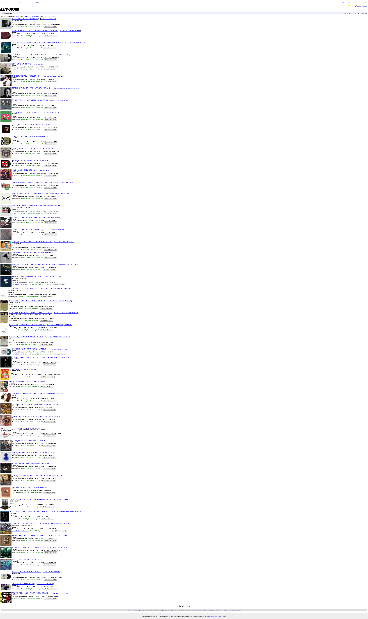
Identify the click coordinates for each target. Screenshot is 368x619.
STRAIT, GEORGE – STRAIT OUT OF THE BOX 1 (29, 535)
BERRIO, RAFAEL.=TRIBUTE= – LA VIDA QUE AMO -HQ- (32, 88)
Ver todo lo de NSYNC (39, 440)
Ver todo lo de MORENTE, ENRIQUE (50, 205)
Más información (206, 616)
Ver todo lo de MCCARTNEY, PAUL (59, 193)
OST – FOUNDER (16, 369)
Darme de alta (202, 610)
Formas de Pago (176, 610)
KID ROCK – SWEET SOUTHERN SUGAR (27, 404)
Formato (25, 16)
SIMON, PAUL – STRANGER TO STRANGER (28, 416)
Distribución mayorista (186, 610)
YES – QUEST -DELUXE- (21, 560)
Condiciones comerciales (215, 616)
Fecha (49, 16)
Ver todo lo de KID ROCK (51, 404)
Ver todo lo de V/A (39, 381)
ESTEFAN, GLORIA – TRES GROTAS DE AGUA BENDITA (32, 242)
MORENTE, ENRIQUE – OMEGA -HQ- (25, 205)
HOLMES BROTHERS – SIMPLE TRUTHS (27, 475)
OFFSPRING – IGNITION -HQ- (22, 124)
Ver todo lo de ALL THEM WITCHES (70, 31)
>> (189, 606)
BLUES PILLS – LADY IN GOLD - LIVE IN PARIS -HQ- (30, 547)
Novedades (165, 610)
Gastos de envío (22, 2)
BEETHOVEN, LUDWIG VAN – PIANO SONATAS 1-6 (27, 325)
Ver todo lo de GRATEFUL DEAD (58, 349)
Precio (40, 16)
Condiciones (360, 2)
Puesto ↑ (18, 16)
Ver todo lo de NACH (48, 148)
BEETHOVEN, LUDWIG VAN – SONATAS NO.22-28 (27, 301)
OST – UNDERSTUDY (20, 428)
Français (365, 6)
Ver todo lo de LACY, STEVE (45, 584)
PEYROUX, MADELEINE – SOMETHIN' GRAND (29, 357)
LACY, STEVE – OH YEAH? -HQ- (23, 584)
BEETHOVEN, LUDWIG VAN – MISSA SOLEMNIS (26, 337)
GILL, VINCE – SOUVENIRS (21, 487)
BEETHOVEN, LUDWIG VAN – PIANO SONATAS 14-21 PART (30, 313)
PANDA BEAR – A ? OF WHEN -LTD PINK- (27, 112)
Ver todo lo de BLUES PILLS (62, 499)
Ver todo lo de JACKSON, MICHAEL (52, 76)
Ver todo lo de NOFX (43, 136)
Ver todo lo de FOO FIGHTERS (59, 593)
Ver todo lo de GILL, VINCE (41, 487)
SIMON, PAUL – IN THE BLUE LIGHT (25, 452)
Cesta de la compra (352, 2)
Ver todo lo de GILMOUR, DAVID (60, 523)
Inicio (2, 2)
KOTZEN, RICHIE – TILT (20, 463)
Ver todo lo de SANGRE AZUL (58, 100)
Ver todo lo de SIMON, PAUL (54, 416)
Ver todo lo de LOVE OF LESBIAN (75, 43)
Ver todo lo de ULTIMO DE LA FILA (59, 55)
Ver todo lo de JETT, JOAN (48, 19)
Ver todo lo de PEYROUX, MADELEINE (58, 357)
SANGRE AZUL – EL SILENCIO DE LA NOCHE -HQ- (30, 100)
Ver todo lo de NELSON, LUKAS (53, 276)
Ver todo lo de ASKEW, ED (45, 252)
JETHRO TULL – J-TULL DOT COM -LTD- (26, 572)
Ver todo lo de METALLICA (44, 160)
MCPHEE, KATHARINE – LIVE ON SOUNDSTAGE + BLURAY (33, 264)
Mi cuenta (344, 2)
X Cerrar (224, 616)
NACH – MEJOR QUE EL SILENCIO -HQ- (26, 148)
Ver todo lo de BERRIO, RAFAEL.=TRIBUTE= (67, 88)
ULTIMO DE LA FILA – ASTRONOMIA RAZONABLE (30, 55)
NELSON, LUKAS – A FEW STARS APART (27, 276)
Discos (5, 2)
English (359, 6)
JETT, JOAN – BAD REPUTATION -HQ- (25, 19)
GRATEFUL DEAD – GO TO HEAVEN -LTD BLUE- (29, 349)
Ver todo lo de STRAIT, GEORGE (57, 535)
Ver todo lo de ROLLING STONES (63, 182)
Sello (54, 16)
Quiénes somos (195, 610)
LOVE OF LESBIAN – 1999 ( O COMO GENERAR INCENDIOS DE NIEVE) (37, 43)
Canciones (10, 2)
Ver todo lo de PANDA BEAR (52, 112)
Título (35, 16)
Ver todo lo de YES (37, 560)
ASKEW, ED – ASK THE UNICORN (24, 252)
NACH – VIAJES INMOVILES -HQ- (24, 170)
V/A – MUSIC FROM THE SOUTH (20, 381)
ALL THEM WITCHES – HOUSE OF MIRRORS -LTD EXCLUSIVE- (35, 31)
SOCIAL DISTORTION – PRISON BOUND (26, 230)
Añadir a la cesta (51, 26)
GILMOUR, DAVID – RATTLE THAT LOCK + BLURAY (30, 523)
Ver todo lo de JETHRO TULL (51, 572)
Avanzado (15, 2)
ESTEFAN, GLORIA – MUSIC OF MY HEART (27, 393)
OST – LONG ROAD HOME (21, 64)
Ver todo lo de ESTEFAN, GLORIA (64, 242)
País (45, 16)
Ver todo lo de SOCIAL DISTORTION (49, 217)
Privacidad (209, 610)
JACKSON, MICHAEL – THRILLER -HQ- (26, 76)
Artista (31, 16)
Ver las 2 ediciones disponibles (20, 284)
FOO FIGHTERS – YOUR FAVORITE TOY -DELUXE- (30, 593)
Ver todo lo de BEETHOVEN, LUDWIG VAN (58, 288)
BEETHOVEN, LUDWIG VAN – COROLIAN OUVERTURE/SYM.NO (33, 511)
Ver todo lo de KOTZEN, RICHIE (40, 463)
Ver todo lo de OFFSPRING (42, 124)
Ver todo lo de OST (38, 64)
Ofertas (170, 610)
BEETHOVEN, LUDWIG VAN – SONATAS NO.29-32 (26, 288)
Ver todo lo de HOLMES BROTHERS (54, 475)
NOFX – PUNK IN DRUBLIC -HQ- (23, 136)
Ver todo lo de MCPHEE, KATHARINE (67, 264)
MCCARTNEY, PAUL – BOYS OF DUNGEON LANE (30, 193)
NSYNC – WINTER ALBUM (21, 440)
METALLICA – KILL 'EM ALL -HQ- (23, 160)
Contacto (365, 2)
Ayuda (213, 610)
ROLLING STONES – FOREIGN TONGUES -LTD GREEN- (32, 182)
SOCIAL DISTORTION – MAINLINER (24, 217)
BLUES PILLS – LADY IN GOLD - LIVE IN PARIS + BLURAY (31, 499)
